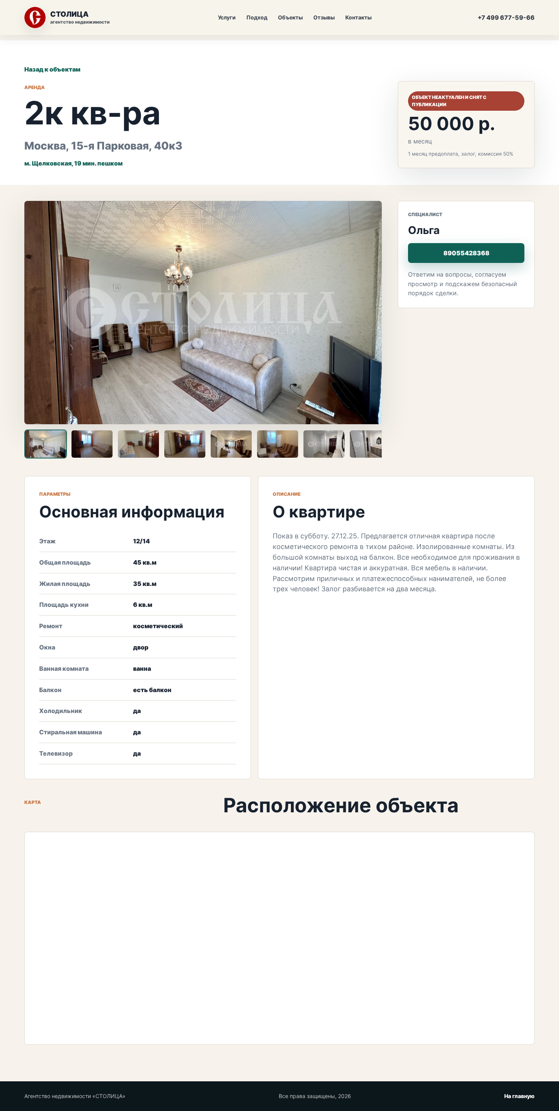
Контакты (358, 17)
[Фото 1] (45, 444)
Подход (256, 17)
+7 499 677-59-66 (506, 17)
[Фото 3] (138, 444)
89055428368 (466, 253)
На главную (519, 1096)
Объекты (290, 17)
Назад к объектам (52, 69)
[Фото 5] (231, 444)
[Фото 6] (277, 444)
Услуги (227, 17)
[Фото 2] (92, 444)
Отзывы (324, 17)
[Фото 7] (324, 444)
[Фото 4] (185, 444)
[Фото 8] (370, 444)
